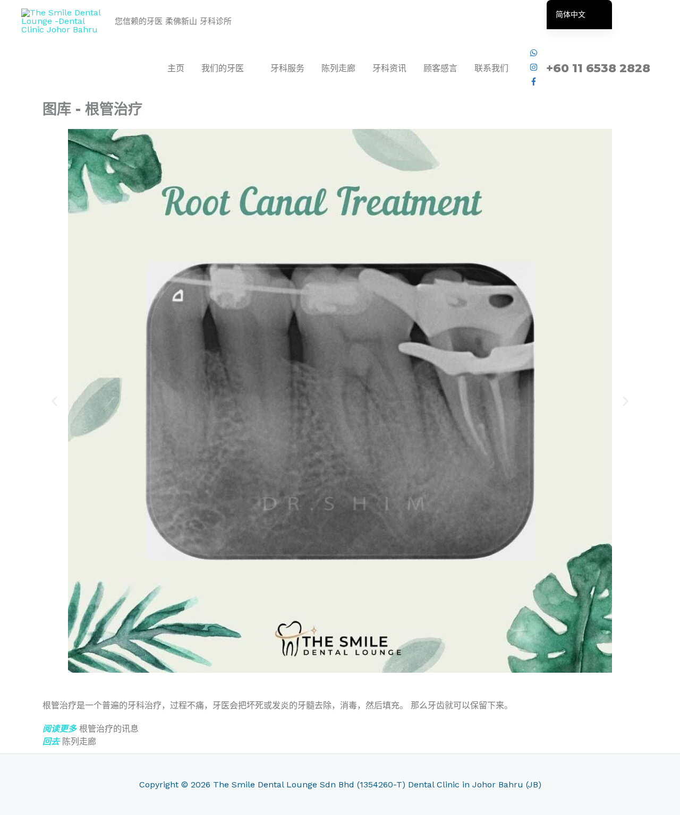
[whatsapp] (534, 54)
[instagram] (534, 68)
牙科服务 (287, 68)
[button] (54, 400)
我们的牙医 (222, 68)
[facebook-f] (534, 83)
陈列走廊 (338, 68)
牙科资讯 (389, 68)
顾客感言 (440, 68)
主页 (175, 68)
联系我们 (491, 68)
